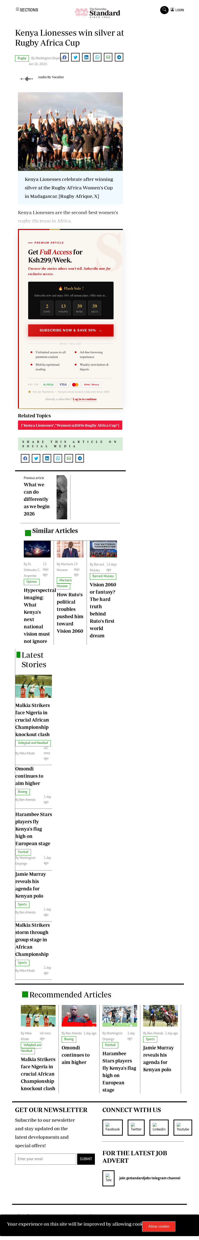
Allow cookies (158, 1227)
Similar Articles (55, 530)
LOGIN (179, 10)
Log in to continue (85, 399)
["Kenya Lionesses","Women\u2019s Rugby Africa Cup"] (70, 425)
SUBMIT (86, 1159)
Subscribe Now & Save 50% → (71, 330)
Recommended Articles (70, 994)
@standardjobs (138, 1178)
